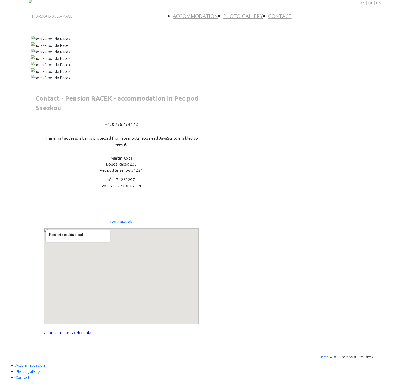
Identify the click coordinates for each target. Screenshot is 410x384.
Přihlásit (323, 356)
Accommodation (195, 15)
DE (370, 3)
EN (378, 3)
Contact (280, 15)
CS (363, 3)
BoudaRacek (121, 222)
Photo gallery (243, 15)
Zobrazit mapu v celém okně (69, 332)
